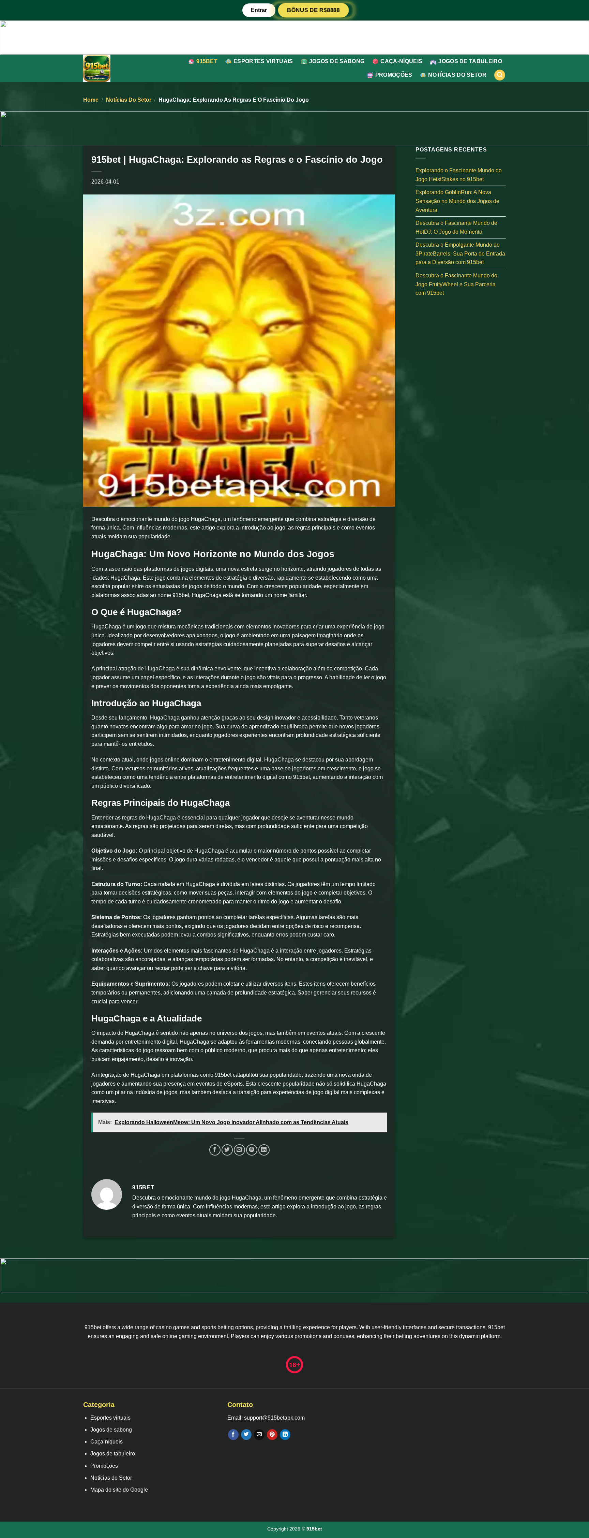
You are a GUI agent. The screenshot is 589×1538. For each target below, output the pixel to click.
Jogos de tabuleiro (470, 61)
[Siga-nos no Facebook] (233, 1434)
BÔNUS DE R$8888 (313, 10)
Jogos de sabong (337, 61)
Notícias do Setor (457, 75)
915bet (206, 61)
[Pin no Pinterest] (251, 1150)
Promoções (393, 75)
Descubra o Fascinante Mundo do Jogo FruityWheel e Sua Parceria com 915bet (456, 284)
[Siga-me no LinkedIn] (285, 1434)
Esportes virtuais (263, 61)
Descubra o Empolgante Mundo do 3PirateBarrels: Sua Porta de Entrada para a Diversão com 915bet (460, 253)
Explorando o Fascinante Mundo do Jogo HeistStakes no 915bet (459, 175)
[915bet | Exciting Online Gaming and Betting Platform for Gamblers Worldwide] (111, 68)
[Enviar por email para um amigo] (239, 1150)
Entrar (259, 10)
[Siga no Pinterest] (272, 1434)
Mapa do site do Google (119, 1490)
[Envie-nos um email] (259, 1434)
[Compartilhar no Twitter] (227, 1150)
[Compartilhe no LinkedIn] (264, 1150)
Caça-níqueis (401, 61)
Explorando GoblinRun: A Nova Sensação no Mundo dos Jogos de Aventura (457, 201)
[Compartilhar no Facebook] (215, 1150)
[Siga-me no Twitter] (246, 1434)
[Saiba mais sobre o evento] (294, 37)
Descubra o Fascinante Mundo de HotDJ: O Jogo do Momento (456, 227)
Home (91, 100)
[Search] (499, 75)
